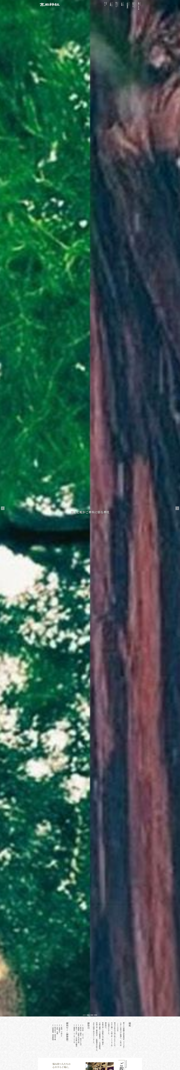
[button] (177, 508)
